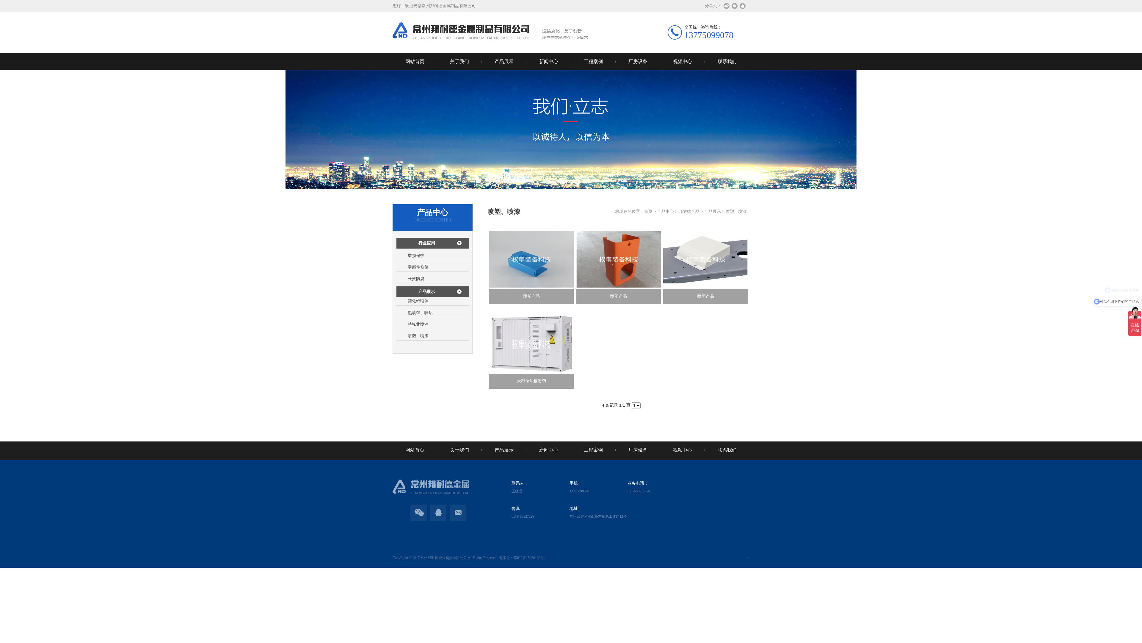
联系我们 (727, 61)
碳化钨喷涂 (418, 301)
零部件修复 (418, 267)
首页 (648, 211)
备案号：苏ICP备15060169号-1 (522, 558)
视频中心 (682, 61)
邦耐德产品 (689, 211)
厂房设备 (637, 61)
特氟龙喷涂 (418, 324)
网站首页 (414, 61)
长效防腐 (416, 279)
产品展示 (504, 61)
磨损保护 (416, 255)
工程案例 (593, 61)
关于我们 (459, 61)
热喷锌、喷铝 (420, 312)
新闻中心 (548, 61)
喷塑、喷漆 (418, 336)
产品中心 (665, 211)
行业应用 (426, 243)
